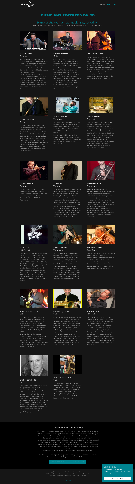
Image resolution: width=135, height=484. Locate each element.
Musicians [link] (111, 4)
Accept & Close (117, 478)
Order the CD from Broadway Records (67, 462)
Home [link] (102, 4)
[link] (26, 4)
